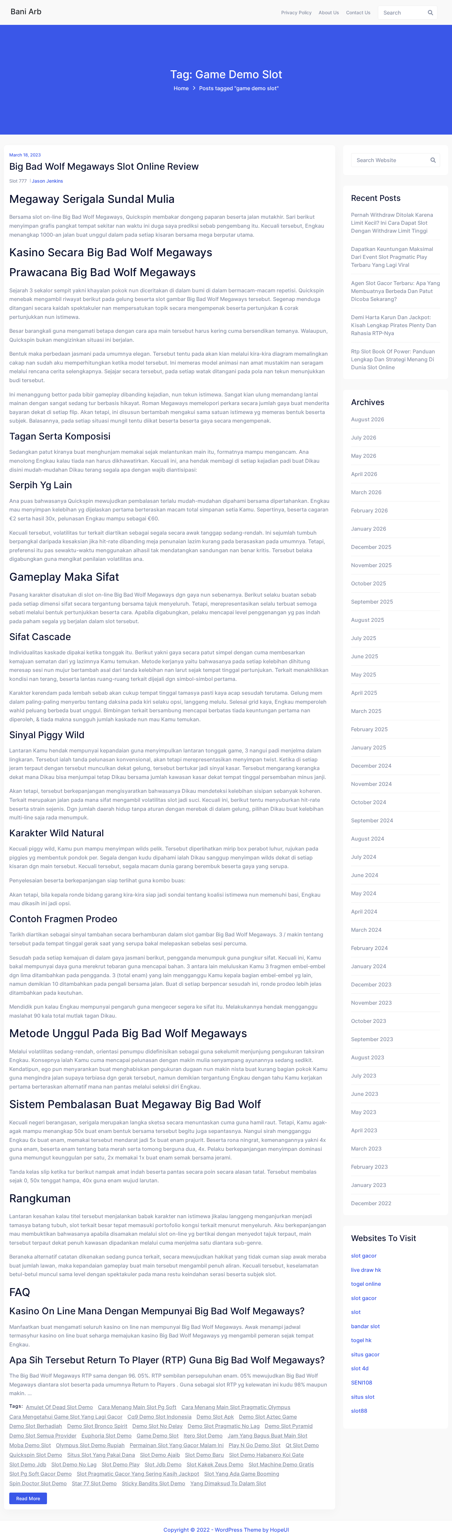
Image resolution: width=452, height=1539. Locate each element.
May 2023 (363, 1112)
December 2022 (371, 1203)
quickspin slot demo (35, 1454)
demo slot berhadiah (35, 1426)
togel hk (361, 1340)
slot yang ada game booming (241, 1473)
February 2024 (369, 948)
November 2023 (371, 1002)
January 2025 (368, 747)
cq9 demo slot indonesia (159, 1416)
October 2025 (368, 583)
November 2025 (371, 565)
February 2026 (369, 510)
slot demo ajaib (160, 1454)
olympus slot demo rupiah (90, 1445)
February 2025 (369, 729)
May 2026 (363, 455)
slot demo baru (204, 1454)
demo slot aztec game (268, 1416)
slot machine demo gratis (281, 1464)
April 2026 (364, 474)
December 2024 (371, 765)
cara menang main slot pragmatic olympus (236, 1407)
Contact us (358, 12)
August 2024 (367, 838)
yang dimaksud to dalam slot (228, 1483)
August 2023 (367, 1057)
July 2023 (363, 1075)
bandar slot (365, 1326)
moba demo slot (30, 1445)
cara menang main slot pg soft (137, 1407)
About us (329, 12)
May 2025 (363, 674)
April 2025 (364, 692)
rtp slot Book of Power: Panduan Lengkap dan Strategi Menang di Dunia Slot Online (393, 359)
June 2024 (364, 875)
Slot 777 (18, 181)
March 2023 (366, 1148)
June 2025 (364, 656)
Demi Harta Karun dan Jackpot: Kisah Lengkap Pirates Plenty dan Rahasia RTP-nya (393, 325)
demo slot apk (215, 1416)
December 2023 (371, 984)
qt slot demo (302, 1445)
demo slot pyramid (289, 1426)
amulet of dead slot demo (59, 1407)
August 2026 (367, 419)
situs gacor (365, 1354)
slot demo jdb (27, 1464)
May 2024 (363, 893)
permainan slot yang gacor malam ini (177, 1445)
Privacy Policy (296, 12)
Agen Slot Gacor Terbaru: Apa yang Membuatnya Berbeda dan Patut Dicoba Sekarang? (395, 291)
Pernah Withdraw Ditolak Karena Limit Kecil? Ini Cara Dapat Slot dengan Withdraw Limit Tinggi (392, 222)
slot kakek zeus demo (215, 1464)
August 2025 (367, 620)
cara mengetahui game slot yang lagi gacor (65, 1416)
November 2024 (371, 784)
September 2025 (372, 601)
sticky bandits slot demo (153, 1483)
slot (356, 1312)
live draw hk (366, 1270)
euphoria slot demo (106, 1435)
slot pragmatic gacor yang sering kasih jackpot (138, 1473)
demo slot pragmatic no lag (224, 1426)
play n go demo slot (255, 1445)
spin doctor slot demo (38, 1483)
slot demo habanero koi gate (266, 1454)
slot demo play (121, 1464)
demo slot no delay (157, 1426)
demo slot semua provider (42, 1435)
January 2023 (368, 1185)
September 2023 (372, 1039)
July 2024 (363, 857)
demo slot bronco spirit (97, 1426)
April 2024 (364, 911)
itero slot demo (203, 1435)
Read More (28, 1498)
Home (181, 88)
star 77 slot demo (94, 1483)
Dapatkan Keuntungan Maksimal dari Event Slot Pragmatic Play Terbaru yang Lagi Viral (392, 257)
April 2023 (364, 1130)
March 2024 (366, 929)
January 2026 (368, 528)
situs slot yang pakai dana (101, 1454)
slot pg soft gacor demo (40, 1473)
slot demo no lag (74, 1464)
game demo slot (158, 1435)
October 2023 (368, 1021)
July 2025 (363, 638)
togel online (366, 1283)
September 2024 (372, 820)
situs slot (363, 1396)
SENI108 (361, 1382)
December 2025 (371, 547)
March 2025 (366, 711)
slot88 (359, 1410)
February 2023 (369, 1166)
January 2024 (368, 966)
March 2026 (366, 492)
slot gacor (364, 1255)
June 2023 (364, 1094)
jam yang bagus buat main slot (267, 1435)
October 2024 (368, 802)
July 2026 (363, 437)
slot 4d (360, 1368)
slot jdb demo (163, 1464)
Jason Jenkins (47, 181)
